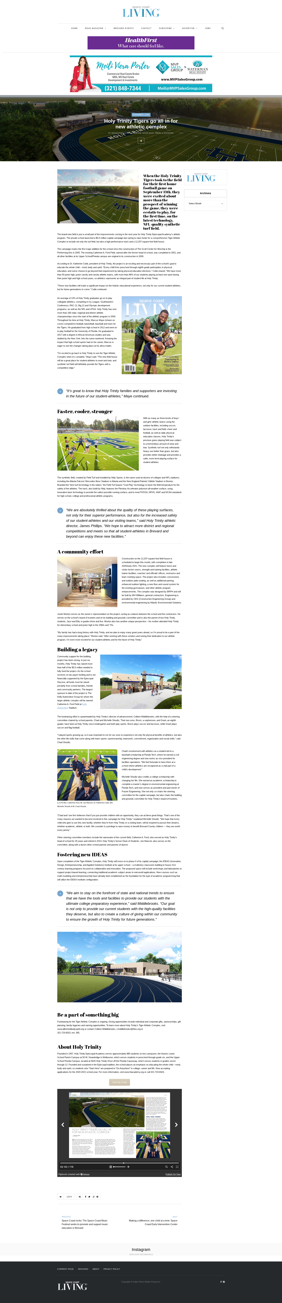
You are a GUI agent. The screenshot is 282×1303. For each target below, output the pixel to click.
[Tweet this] (154, 141)
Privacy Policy (112, 1269)
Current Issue (65, 1269)
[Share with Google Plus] (160, 141)
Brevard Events (124, 28)
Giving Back (148, 133)
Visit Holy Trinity (119, 1082)
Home (74, 28)
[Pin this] (166, 141)
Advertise (188, 28)
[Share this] (147, 141)
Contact (146, 28)
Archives (83, 1269)
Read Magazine (94, 28)
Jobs (208, 28)
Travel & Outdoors (164, 133)
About (96, 1269)
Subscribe (165, 28)
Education (136, 133)
